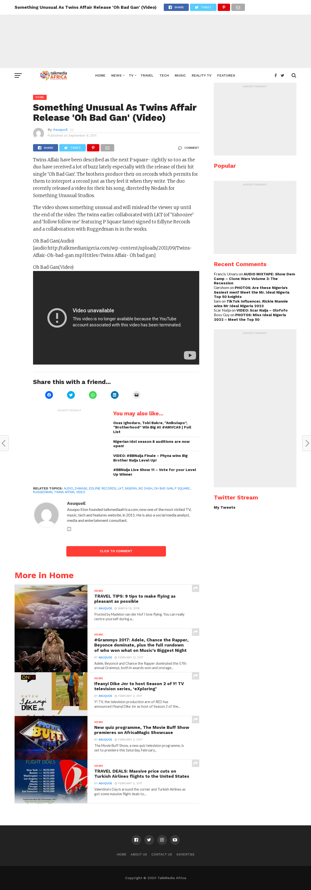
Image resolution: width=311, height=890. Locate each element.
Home (100, 75)
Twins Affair (64, 492)
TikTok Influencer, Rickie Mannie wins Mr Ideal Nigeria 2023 (251, 303)
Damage (81, 488)
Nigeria (131, 488)
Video (80, 492)
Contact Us (161, 854)
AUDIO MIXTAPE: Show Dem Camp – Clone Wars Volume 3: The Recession (254, 278)
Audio (68, 488)
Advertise (185, 854)
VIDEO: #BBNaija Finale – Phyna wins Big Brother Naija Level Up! (150, 458)
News (116, 75)
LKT (120, 488)
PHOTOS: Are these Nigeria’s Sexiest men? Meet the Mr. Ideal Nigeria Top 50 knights (251, 292)
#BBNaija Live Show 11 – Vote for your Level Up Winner (154, 472)
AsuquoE (60, 129)
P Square (182, 488)
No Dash (145, 488)
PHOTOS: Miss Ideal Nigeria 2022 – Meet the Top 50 (250, 317)
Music (180, 75)
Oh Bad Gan (163, 488)
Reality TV (201, 75)
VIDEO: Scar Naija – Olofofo (262, 310)
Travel (147, 75)
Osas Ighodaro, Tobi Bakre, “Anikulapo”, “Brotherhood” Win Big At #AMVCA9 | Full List (152, 427)
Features (226, 75)
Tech (164, 75)
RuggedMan (42, 492)
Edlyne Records (102, 488)
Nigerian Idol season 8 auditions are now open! (151, 443)
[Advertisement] (155, 34)
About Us (139, 854)
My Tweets (224, 507)
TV (131, 75)
